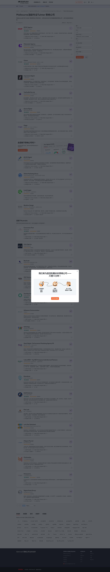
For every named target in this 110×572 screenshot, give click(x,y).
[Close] (77, 271)
